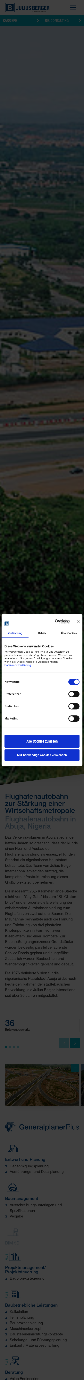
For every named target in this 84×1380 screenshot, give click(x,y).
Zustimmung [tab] (15, 633)
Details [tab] (42, 633)
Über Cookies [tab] (69, 633)
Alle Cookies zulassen (42, 741)
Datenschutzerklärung (17, 665)
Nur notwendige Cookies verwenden (42, 755)
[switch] (74, 694)
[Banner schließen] (78, 621)
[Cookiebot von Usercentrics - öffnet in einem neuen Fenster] (53, 621)
